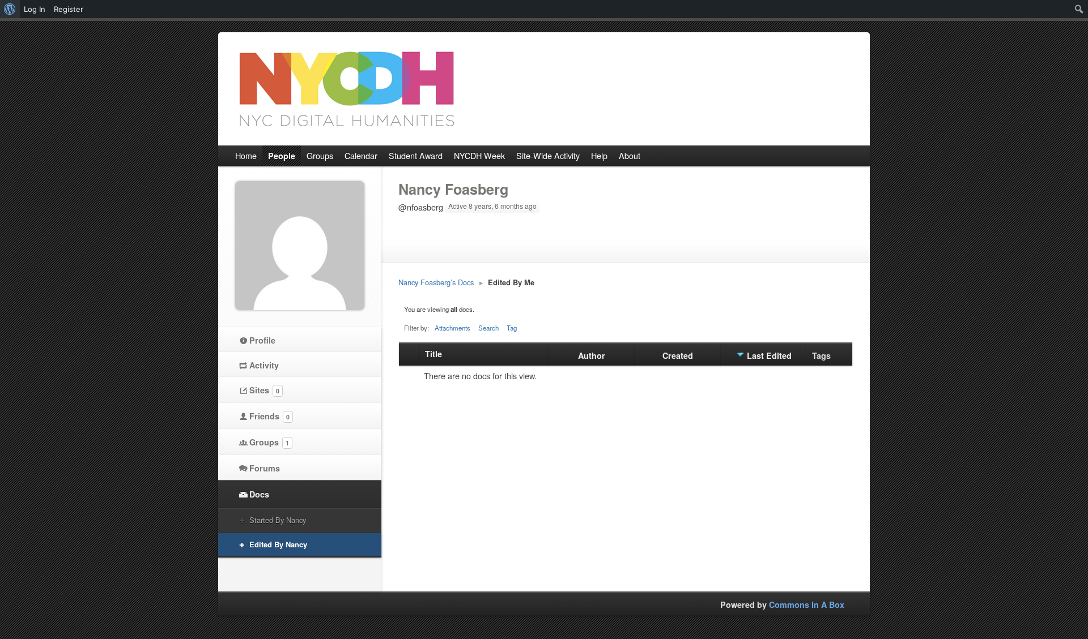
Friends (269, 416)
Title (433, 353)
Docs (259, 494)
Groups (269, 442)
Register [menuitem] (68, 9)
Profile (262, 340)
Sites (264, 390)
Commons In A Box (806, 604)
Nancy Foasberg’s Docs (436, 282)
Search (488, 327)
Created (677, 355)
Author (591, 355)
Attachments (452, 327)
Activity (264, 365)
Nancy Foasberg (453, 189)
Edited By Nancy (278, 544)
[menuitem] (10, 9)
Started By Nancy (277, 519)
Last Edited (769, 355)
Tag (512, 327)
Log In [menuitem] (34, 9)
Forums (264, 468)
